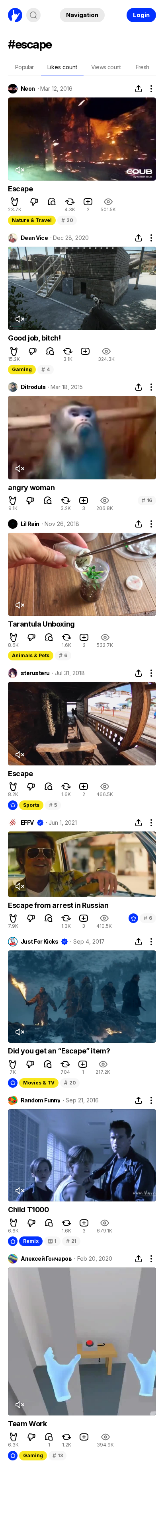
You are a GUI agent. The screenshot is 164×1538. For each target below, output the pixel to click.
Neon (28, 89)
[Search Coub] (33, 15)
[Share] (138, 88)
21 (71, 1241)
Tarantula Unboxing (41, 624)
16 (147, 500)
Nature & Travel (32, 220)
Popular (24, 67)
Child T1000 (28, 1209)
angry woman (31, 487)
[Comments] (52, 201)
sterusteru (35, 673)
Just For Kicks (39, 941)
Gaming (22, 369)
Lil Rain (30, 524)
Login (141, 15)
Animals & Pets (30, 655)
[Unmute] (19, 170)
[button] (15, 201)
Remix (31, 1241)
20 (67, 220)
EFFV (27, 822)
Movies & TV (39, 1083)
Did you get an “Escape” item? (59, 1051)
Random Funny (40, 1100)
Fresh (142, 67)
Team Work (27, 1423)
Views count (106, 67)
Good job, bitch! (34, 338)
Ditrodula (33, 387)
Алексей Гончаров (46, 1259)
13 (57, 1455)
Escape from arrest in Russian (58, 905)
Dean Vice (34, 238)
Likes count (62, 67)
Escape (20, 189)
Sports (31, 805)
